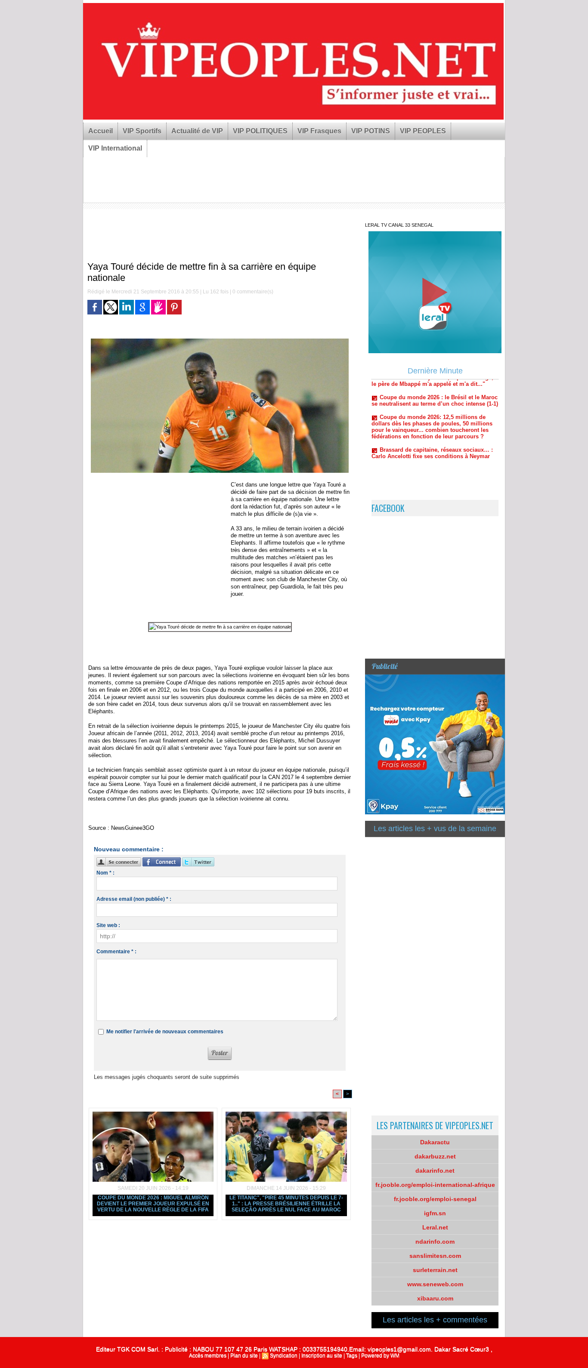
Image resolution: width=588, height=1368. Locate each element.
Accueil (100, 131)
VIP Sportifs (142, 131)
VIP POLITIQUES (260, 131)
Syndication (283, 1356)
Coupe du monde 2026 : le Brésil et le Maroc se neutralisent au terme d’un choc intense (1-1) (434, 379)
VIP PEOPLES (423, 131)
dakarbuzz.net (435, 1156)
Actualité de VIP (197, 131)
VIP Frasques (319, 131)
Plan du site (244, 1356)
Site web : (108, 925)
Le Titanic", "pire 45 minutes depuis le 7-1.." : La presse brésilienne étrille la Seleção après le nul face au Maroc (286, 1204)
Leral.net (435, 1227)
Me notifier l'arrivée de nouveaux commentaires (164, 1032)
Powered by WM (380, 1356)
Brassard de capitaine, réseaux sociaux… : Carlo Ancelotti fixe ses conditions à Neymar (432, 432)
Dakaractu (435, 1142)
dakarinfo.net (435, 1170)
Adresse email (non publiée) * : (133, 899)
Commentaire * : (116, 952)
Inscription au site (321, 1356)
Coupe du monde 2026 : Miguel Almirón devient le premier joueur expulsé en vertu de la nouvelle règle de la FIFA (153, 1204)
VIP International (115, 148)
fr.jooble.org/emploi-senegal (435, 1198)
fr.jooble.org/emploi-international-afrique (435, 1184)
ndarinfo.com (435, 1241)
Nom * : (105, 873)
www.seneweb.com (435, 1284)
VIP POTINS (370, 131)
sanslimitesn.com (435, 1255)
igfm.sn (435, 1213)
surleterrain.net (435, 1269)
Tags (351, 1356)
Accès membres (207, 1356)
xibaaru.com (435, 1298)
